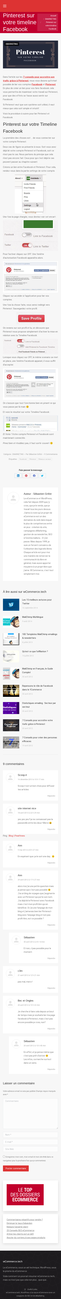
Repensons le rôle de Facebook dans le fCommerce (37, 688)
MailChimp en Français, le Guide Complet (37, 670)
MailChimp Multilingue (32, 617)
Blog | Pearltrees (17, 835)
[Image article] (11, 605)
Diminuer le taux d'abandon (19, 1223)
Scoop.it (22, 775)
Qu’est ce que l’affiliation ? (35, 651)
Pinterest (32, 459)
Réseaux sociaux (44, 459)
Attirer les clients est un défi (20, 1234)
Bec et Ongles (25, 1000)
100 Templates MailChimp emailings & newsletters (39, 636)
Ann (20, 845)
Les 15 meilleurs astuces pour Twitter (37, 601)
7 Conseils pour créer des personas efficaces (39, 739)
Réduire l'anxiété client (17, 1227)
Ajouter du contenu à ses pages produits (26, 1237)
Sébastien (29, 937)
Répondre (51, 796)
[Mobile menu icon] (5, 6)
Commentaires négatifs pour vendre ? (25, 1219)
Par (34, 454)
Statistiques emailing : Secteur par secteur (39, 705)
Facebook (23, 459)
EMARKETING (12, 44)
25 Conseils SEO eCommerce (20, 1230)
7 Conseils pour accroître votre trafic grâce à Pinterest (37, 722)
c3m (20, 970)
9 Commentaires (51, 454)
